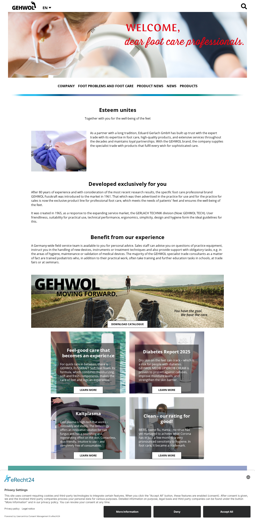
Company (66, 86)
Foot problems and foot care (105, 86)
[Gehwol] (23, 6)
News (171, 86)
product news (150, 86)
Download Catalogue (127, 324)
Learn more (88, 455)
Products (189, 86)
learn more (88, 390)
